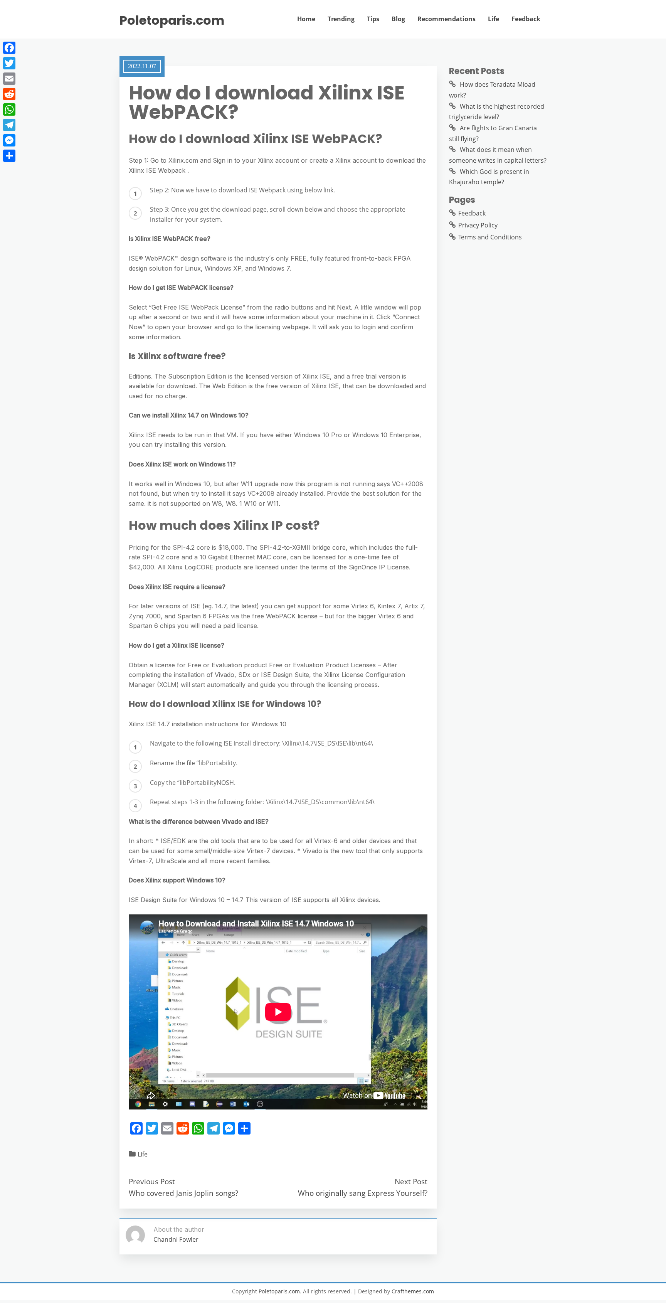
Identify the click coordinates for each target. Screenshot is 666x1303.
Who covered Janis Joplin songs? (183, 1193)
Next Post (411, 1181)
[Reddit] (9, 94)
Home (306, 19)
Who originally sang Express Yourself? (362, 1193)
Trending (341, 19)
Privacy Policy (478, 225)
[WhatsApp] (9, 109)
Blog (398, 19)
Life (493, 19)
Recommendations (446, 19)
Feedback (525, 19)
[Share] (9, 155)
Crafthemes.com (413, 1291)
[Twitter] (9, 63)
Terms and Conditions (490, 237)
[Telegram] (9, 125)
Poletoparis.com (171, 20)
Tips (373, 19)
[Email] (9, 78)
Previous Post (152, 1181)
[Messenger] (9, 140)
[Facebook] (9, 48)
